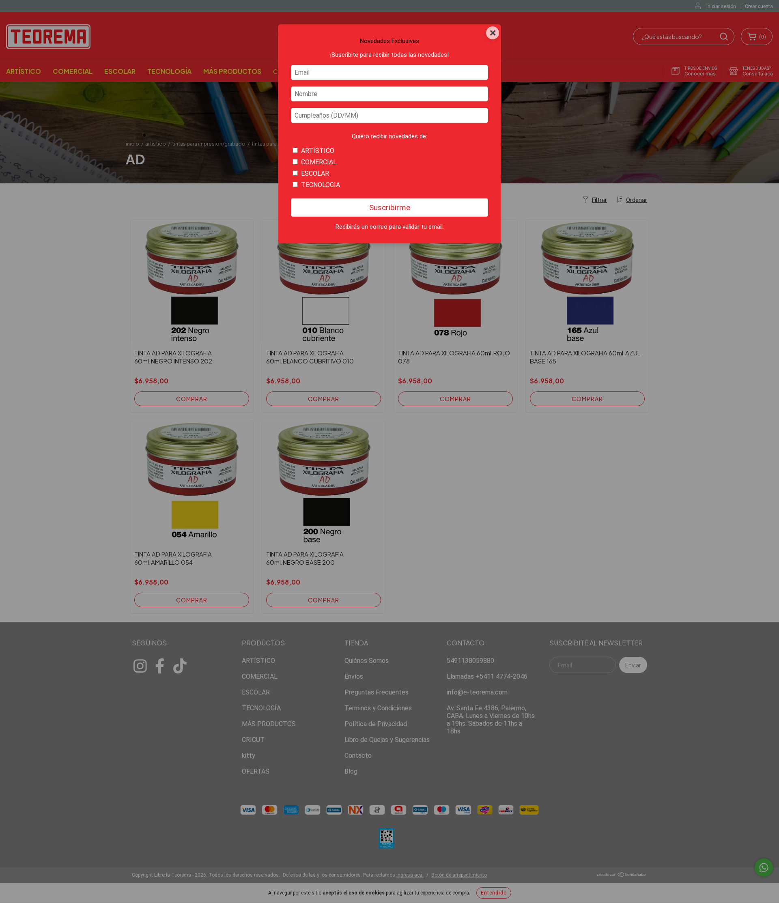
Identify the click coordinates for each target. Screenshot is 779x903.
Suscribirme (389, 207)
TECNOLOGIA (320, 185)
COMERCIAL (319, 162)
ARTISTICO (317, 151)
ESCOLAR (315, 173)
